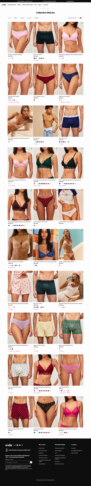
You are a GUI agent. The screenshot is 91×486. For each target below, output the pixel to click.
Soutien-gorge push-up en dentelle (15, 261)
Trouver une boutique (43, 455)
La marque (47, 8)
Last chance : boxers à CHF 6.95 (49, 1)
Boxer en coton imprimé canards (15, 387)
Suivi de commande (43, 450)
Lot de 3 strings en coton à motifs (40, 221)
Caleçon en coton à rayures (39, 345)
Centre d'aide (41, 448)
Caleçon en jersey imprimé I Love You (16, 428)
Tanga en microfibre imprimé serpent (66, 261)
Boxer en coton (37, 138)
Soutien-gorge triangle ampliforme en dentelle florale (44, 180)
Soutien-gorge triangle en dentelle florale (42, 387)
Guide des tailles (42, 463)
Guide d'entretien (74, 453)
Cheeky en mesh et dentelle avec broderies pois (18, 345)
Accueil (43, 8)
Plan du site (57, 461)
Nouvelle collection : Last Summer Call (24, 1)
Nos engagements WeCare (76, 450)
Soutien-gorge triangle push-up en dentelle (68, 428)
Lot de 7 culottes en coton (39, 96)
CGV (56, 453)
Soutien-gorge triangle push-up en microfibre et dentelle (70, 54)
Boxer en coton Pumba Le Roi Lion (66, 345)
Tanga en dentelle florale (64, 387)
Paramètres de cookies (59, 463)
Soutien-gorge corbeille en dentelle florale (17, 180)
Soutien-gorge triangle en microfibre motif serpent (18, 138)
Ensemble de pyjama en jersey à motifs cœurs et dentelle (70, 303)
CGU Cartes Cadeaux (43, 457)
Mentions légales (58, 450)
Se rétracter (41, 453)
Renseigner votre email (9, 459)
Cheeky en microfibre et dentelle (15, 54)
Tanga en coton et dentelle (13, 96)
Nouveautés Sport (70, 1)
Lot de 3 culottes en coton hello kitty (66, 221)
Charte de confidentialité (60, 455)
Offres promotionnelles (59, 448)
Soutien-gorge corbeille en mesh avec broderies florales (45, 261)
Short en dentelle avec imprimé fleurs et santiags (18, 303)
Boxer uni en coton (38, 54)
